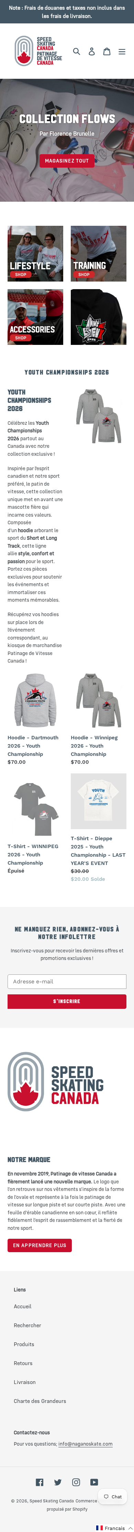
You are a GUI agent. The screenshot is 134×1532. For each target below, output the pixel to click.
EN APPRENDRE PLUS (39, 1245)
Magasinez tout (67, 161)
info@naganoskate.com (85, 1443)
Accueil (23, 1306)
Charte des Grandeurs (40, 1400)
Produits (24, 1344)
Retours (23, 1363)
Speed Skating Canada (52, 1500)
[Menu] (122, 51)
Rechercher (27, 1325)
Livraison (25, 1381)
